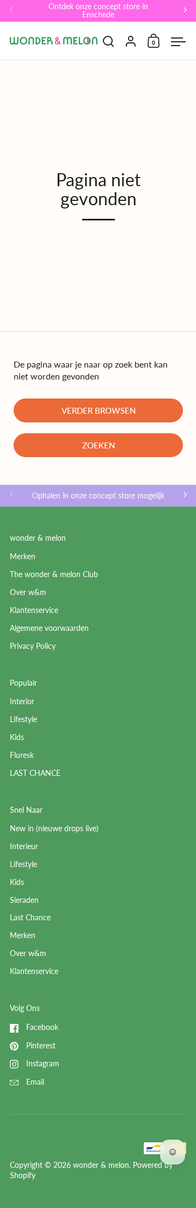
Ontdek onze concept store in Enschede (98, 11)
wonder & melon (101, 1165)
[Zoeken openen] (108, 41)
